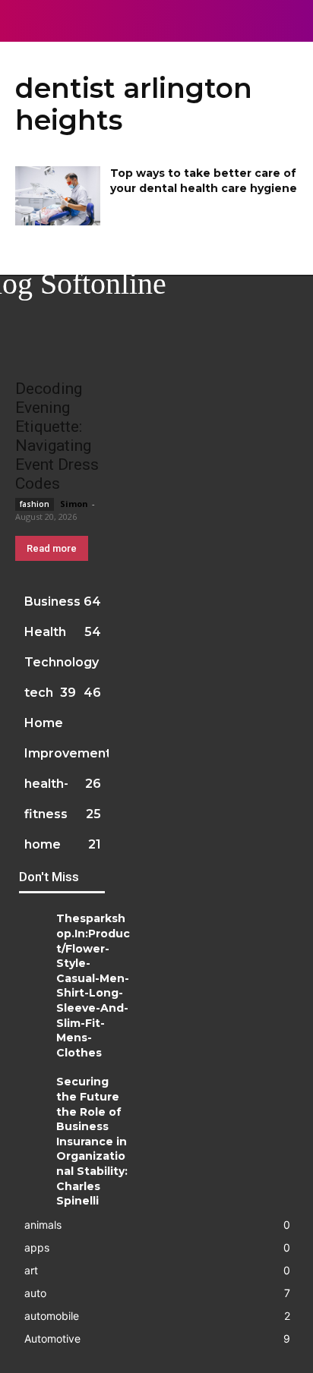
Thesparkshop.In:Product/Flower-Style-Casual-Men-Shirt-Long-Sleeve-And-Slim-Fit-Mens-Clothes (93, 985)
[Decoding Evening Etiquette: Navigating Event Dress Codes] (62, 346)
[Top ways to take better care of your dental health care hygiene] (57, 195)
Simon (74, 503)
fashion (34, 504)
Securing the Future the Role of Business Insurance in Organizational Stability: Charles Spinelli (92, 1141)
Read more (52, 548)
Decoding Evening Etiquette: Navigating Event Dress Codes (57, 436)
